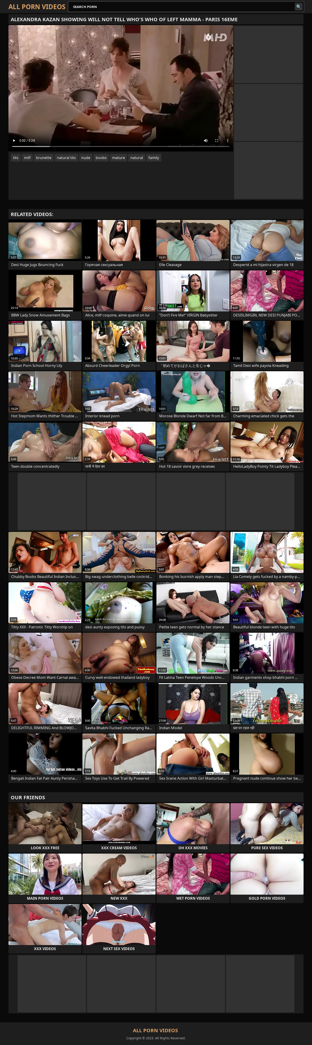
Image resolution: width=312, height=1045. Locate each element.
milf (27, 157)
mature (118, 157)
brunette (43, 157)
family (153, 157)
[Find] (299, 6)
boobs (101, 157)
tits (16, 157)
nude (85, 157)
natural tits (66, 157)
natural (136, 157)
